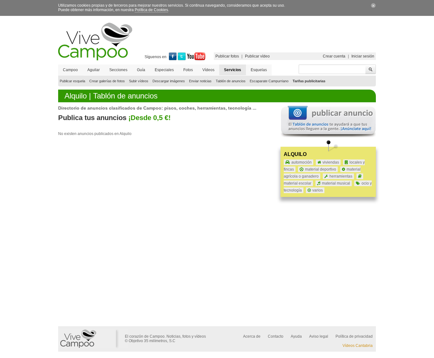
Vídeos (208, 70)
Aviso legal (318, 336)
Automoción (301, 162)
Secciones (118, 70)
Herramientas (340, 176)
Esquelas (259, 70)
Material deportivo (320, 169)
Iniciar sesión (362, 56)
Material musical (336, 183)
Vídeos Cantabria (357, 345)
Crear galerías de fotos (107, 81)
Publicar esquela (72, 81)
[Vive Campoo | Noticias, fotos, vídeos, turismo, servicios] (95, 59)
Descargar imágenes (169, 81)
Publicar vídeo (257, 56)
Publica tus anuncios (92, 118)
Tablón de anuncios (231, 81)
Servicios (232, 70)
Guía (141, 70)
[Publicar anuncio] (328, 136)
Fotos (188, 70)
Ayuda (296, 336)
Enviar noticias (200, 81)
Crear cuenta (334, 56)
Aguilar (93, 70)
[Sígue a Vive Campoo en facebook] (173, 59)
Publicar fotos (227, 56)
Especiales (164, 70)
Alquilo (295, 154)
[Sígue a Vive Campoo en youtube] (196, 59)
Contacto (275, 336)
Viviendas (330, 162)
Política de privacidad (354, 336)
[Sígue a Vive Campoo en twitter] (182, 59)
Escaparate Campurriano (269, 81)
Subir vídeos (138, 81)
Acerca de (252, 336)
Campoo (70, 70)
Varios (317, 190)
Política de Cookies (151, 10)
